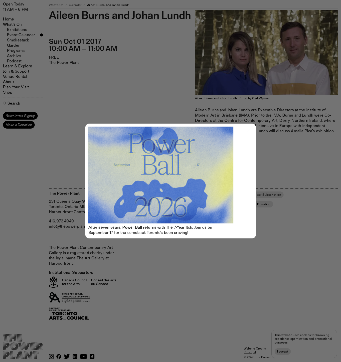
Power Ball (132, 227)
